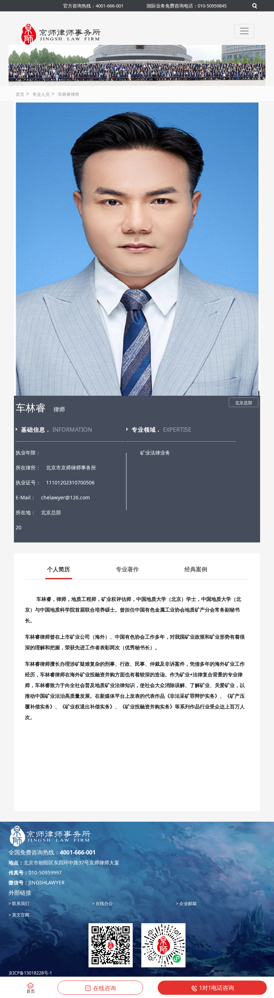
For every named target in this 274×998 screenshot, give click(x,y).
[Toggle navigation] (244, 31)
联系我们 (20, 903)
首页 (20, 94)
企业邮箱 (187, 903)
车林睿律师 (68, 94)
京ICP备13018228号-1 (30, 973)
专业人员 (41, 94)
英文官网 (20, 915)
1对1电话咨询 (216, 988)
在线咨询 (104, 988)
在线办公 (104, 903)
